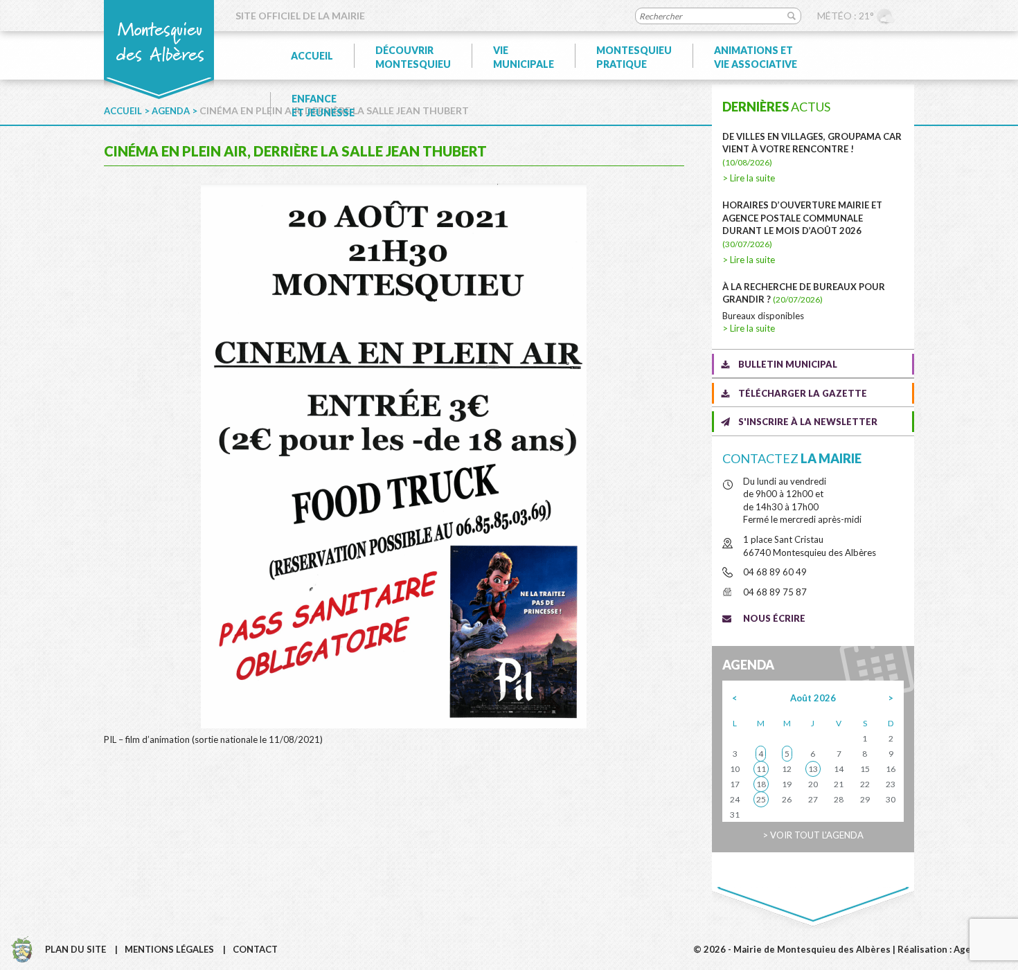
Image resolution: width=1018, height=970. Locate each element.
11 (761, 769)
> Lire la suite (748, 177)
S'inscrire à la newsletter (807, 421)
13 (813, 769)
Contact (255, 949)
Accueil (312, 56)
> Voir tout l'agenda (813, 835)
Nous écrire (774, 618)
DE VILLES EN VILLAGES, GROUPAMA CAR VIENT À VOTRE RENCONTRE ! (812, 149)
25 (761, 799)
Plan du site (75, 949)
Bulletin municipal (787, 364)
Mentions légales (169, 949)
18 (761, 784)
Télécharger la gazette (802, 393)
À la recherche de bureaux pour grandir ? (803, 293)
